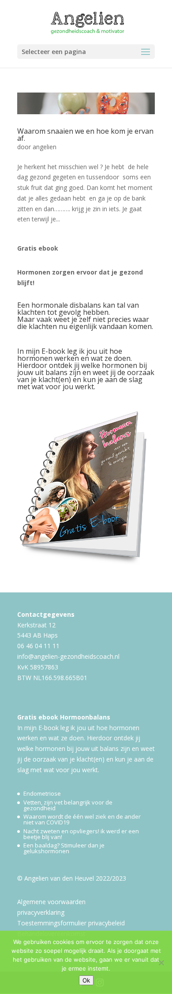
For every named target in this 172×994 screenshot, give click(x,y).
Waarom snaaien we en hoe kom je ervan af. (85, 134)
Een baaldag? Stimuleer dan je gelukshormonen (64, 848)
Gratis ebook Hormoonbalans (63, 717)
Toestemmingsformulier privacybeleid (71, 923)
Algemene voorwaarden (51, 901)
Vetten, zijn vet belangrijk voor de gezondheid (67, 805)
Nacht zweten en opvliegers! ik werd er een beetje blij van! (81, 834)
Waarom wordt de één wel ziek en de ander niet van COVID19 (82, 819)
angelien (44, 147)
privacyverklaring (40, 912)
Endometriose (42, 793)
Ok (86, 980)
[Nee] (161, 962)
